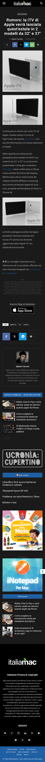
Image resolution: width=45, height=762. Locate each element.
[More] (38, 44)
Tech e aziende (22, 14)
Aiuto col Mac (24, 475)
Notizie (19, 755)
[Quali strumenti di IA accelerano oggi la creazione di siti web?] (7, 632)
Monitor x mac (9, 502)
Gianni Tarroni (17, 39)
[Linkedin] (25, 733)
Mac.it (26, 755)
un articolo (29, 138)
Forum (22, 749)
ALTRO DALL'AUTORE (32, 395)
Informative (38, 759)
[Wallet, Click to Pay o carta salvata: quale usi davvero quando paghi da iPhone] (8, 405)
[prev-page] (4, 438)
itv (20, 324)
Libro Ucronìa (11, 752)
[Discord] (5, 733)
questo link (35, 686)
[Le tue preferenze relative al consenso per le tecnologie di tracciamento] (42, 571)
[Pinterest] (32, 733)
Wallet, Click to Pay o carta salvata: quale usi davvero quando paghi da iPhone (28, 405)
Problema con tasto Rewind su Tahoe (20, 496)
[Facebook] (14, 44)
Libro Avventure (23, 752)
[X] (20, 44)
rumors (26, 324)
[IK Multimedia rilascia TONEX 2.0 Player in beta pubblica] (8, 428)
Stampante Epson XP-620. (15, 490)
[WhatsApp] (32, 44)
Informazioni (31, 749)
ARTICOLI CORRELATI (13, 395)
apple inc (13, 324)
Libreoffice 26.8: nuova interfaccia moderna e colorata (19, 483)
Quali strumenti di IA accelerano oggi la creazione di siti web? (27, 631)
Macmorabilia (12, 749)
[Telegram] (26, 44)
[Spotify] (38, 733)
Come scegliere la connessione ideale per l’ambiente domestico (27, 417)
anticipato (7, 169)
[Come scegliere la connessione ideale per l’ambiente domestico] (8, 416)
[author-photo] (22, 363)
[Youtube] (29, 740)
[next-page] (8, 438)
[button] (4, 3)
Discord (34, 752)
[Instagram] (18, 733)
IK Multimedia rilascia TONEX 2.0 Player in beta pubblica (27, 429)
